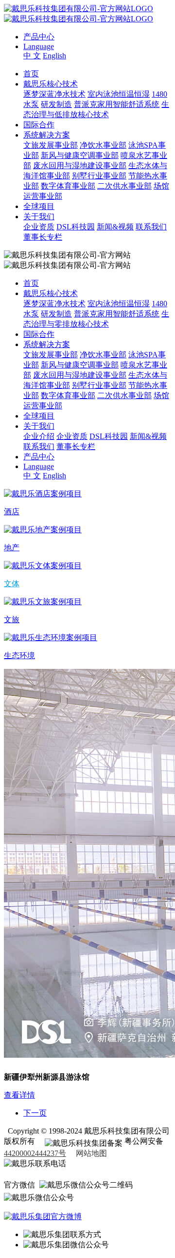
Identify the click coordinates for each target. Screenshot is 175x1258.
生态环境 (19, 655)
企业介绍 (38, 436)
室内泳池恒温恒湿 (119, 94)
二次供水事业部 (124, 186)
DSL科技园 (75, 227)
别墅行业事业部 (99, 176)
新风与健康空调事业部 (80, 155)
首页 (31, 74)
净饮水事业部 (103, 145)
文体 (11, 583)
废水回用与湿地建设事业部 (79, 165)
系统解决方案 (46, 135)
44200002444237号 (35, 1153)
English (54, 56)
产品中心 (38, 37)
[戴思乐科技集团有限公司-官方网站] (78, 8)
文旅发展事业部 (50, 145)
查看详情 (19, 1095)
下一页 (35, 1113)
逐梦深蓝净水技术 (54, 94)
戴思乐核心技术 (50, 84)
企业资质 (38, 227)
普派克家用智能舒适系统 (116, 104)
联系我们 (151, 227)
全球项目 (38, 206)
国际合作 (38, 125)
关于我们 (38, 216)
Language (38, 46)
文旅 (11, 619)
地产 (11, 547)
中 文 (32, 56)
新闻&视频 (115, 227)
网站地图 (91, 1153)
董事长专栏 (42, 237)
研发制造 (56, 104)
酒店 (11, 511)
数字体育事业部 (68, 186)
